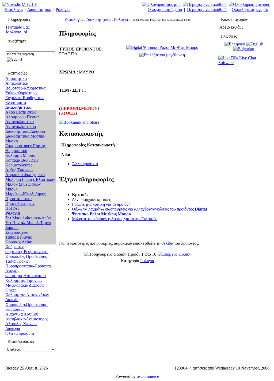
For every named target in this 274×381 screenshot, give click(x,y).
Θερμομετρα (16, 150)
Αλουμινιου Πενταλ (22, 117)
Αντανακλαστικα (19, 121)
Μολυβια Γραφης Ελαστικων (30, 179)
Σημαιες (12, 227)
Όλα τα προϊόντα (19, 333)
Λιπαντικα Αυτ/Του (21, 314)
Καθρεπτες (14, 246)
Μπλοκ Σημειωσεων (23, 184)
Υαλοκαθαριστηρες (21, 93)
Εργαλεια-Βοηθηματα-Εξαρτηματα (24, 100)
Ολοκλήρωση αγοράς (250, 9)
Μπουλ (11, 189)
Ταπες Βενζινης (18, 237)
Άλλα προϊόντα (85, 163)
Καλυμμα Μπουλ (20, 155)
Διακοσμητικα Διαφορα (25, 131)
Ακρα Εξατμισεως (20, 112)
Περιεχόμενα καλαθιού (207, 9)
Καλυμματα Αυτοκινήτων (27, 295)
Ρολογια (63, 9)
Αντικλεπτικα (16, 83)
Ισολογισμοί (16, 32)
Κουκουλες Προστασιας (26, 256)
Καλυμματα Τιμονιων (23, 280)
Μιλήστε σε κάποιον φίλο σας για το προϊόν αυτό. (114, 218)
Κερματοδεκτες (18, 165)
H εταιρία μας (17, 27)
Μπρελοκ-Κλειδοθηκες (25, 194)
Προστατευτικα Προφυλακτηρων (20, 201)
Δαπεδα (11, 299)
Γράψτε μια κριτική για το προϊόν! (101, 204)
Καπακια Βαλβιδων (22, 160)
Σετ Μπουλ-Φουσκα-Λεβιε (28, 218)
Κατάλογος (14, 9)
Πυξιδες (12, 208)
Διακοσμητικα (39, 9)
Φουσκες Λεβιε (18, 242)
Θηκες (10, 290)
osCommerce (148, 376)
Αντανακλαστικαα (20, 126)
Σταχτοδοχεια (16, 232)
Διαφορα (12, 328)
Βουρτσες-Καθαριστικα (25, 88)
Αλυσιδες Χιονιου (21, 323)
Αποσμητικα (16, 78)
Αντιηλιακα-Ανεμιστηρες (26, 319)
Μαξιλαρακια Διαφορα (24, 285)
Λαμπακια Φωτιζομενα (25, 174)
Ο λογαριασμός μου (165, 9)
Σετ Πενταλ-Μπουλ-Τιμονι (28, 222)
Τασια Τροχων (17, 261)
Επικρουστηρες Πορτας (25, 145)
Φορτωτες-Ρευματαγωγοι (26, 251)
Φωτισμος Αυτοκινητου (25, 275)
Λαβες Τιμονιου (19, 170)
